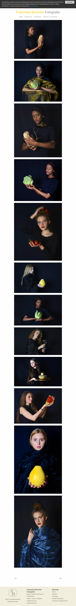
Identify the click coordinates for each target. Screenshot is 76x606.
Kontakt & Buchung (50, 17)
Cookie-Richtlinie (33, 6)
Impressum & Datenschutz (60, 601)
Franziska (37, 17)
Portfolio (28, 17)
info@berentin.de (32, 601)
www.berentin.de (31, 603)
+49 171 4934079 (37, 598)
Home (21, 17)
